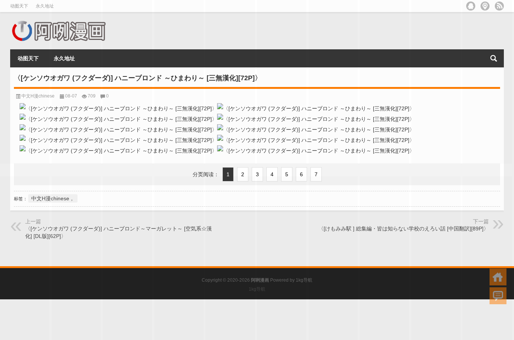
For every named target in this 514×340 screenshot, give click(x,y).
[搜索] (494, 58)
